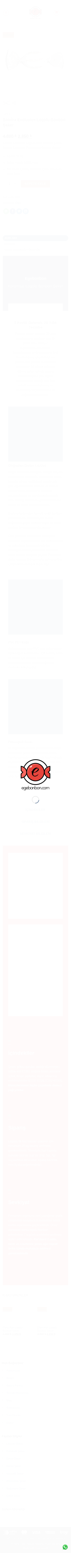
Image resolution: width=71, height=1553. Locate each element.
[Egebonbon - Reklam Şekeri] (35, 774)
